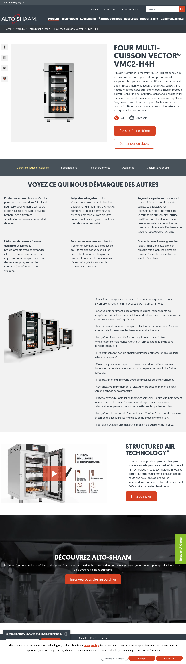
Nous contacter (130, 9)
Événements (88, 19)
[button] (54, 473)
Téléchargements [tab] (100, 167)
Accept (142, 658)
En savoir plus (141, 496)
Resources (131, 19)
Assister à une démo (134, 130)
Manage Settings (114, 658)
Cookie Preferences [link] (93, 638)
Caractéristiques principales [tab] (33, 167)
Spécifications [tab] (69, 167)
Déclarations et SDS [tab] (158, 167)
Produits (53, 19)
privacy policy (91, 645)
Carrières (93, 9)
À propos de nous (110, 19)
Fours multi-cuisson (39, 29)
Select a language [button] (13, 2)
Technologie (70, 19)
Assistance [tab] (128, 167)
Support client (149, 19)
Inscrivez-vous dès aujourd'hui (93, 579)
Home (7, 29)
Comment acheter (173, 19)
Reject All (169, 658)
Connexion (110, 9)
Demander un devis (134, 143)
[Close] (66, 634)
